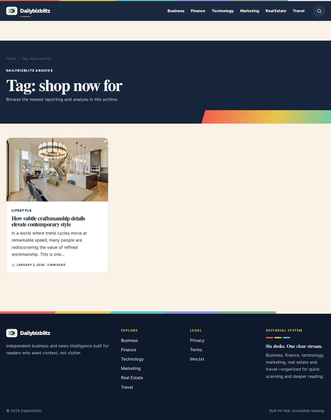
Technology (223, 11)
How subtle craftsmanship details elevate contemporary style (48, 221)
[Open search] (319, 11)
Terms (196, 349)
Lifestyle (22, 210)
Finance (198, 11)
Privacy (197, 340)
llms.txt (197, 359)
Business (176, 11)
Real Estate (276, 11)
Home (11, 58)
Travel (298, 11)
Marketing (249, 11)
